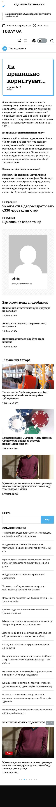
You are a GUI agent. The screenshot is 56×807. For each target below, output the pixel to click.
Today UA (12, 31)
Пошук (6, 512)
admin (10, 89)
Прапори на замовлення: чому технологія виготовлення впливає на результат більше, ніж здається (26, 698)
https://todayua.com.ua (22, 284)
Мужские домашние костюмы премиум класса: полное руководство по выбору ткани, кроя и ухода (27, 486)
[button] (48, 723)
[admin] (28, 254)
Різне (9, 753)
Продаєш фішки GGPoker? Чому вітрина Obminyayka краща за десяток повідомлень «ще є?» (27, 440)
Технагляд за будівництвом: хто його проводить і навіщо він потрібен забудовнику (25, 395)
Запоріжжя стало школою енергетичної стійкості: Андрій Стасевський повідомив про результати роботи (27, 659)
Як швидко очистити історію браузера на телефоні (26, 309)
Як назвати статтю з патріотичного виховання (24, 325)
